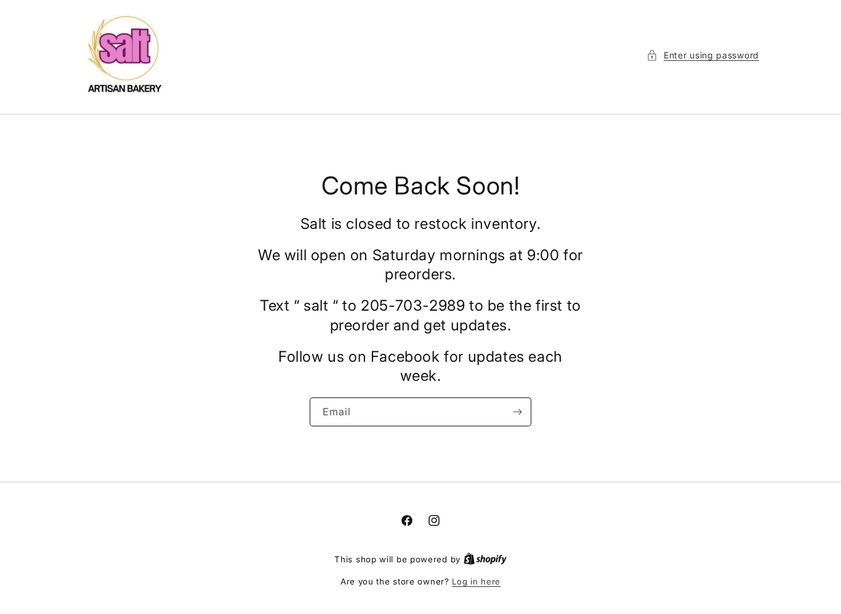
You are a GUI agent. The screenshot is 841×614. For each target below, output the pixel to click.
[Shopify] (485, 559)
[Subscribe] (517, 411)
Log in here (476, 581)
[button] (702, 55)
